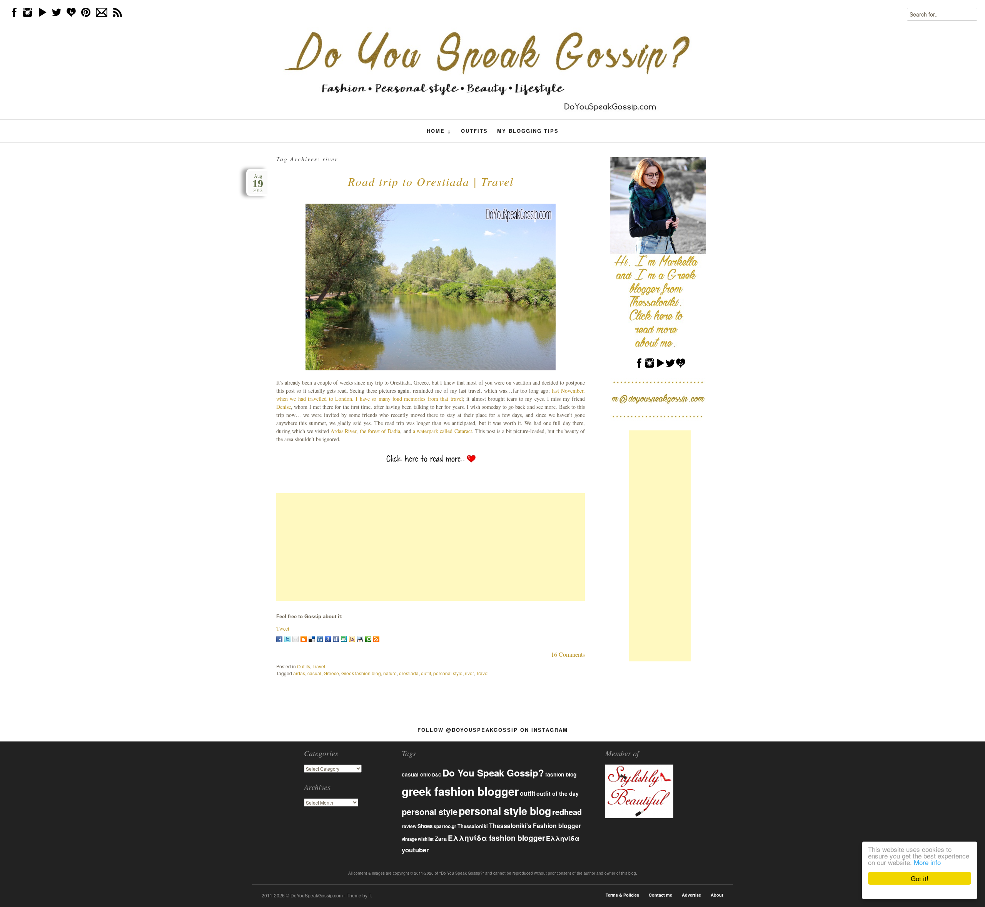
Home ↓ (439, 131)
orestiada (409, 673)
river (469, 673)
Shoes (424, 826)
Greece (331, 673)
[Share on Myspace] (336, 639)
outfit (426, 673)
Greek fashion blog (361, 673)
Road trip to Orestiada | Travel (431, 181)
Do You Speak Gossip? (493, 772)
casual (314, 673)
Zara (441, 838)
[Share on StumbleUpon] (344, 639)
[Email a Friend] (295, 639)
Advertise (691, 895)
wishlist (426, 839)
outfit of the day (557, 793)
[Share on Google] (328, 639)
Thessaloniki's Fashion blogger (535, 825)
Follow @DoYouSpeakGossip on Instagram (492, 729)
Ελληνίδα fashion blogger (496, 837)
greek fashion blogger (460, 791)
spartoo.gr (445, 826)
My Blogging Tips (528, 130)
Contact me (660, 895)
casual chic (416, 774)
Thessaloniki (472, 826)
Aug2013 (257, 183)
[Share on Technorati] (368, 639)
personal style (447, 673)
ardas (299, 673)
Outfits (474, 130)
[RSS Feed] (376, 639)
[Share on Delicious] (312, 639)
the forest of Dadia (380, 431)
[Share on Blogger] (304, 639)
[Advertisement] (430, 547)
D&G (436, 775)
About (717, 895)
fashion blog (560, 774)
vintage (409, 839)
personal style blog (505, 810)
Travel (318, 666)
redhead (567, 811)
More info (927, 862)
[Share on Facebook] (279, 639)
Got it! (919, 878)
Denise (283, 406)
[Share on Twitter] (287, 639)
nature (390, 673)
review (409, 826)
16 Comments (568, 654)
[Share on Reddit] (360, 639)
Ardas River (343, 431)
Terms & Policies (622, 895)
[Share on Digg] (320, 639)
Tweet (282, 628)
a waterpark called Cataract (442, 431)
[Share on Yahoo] (352, 639)
